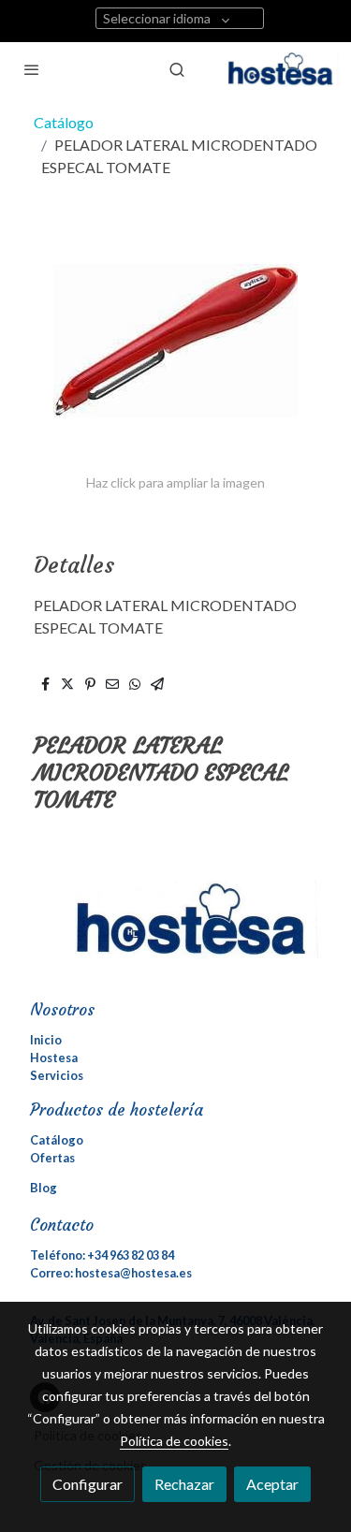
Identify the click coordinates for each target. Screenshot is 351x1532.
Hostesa (54, 1057)
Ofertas (52, 1157)
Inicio (46, 1039)
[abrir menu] (32, 69)
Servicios (56, 1075)
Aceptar (272, 1484)
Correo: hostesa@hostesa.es (111, 1272)
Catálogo (64, 122)
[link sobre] (175, 931)
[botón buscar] (177, 69)
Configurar (87, 1484)
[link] (283, 69)
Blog (43, 1187)
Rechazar (184, 1484)
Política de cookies (174, 1441)
